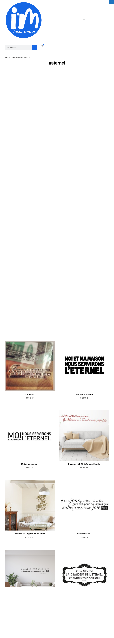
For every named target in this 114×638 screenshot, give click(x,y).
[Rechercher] (34, 47)
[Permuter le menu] (84, 20)
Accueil (7, 57)
